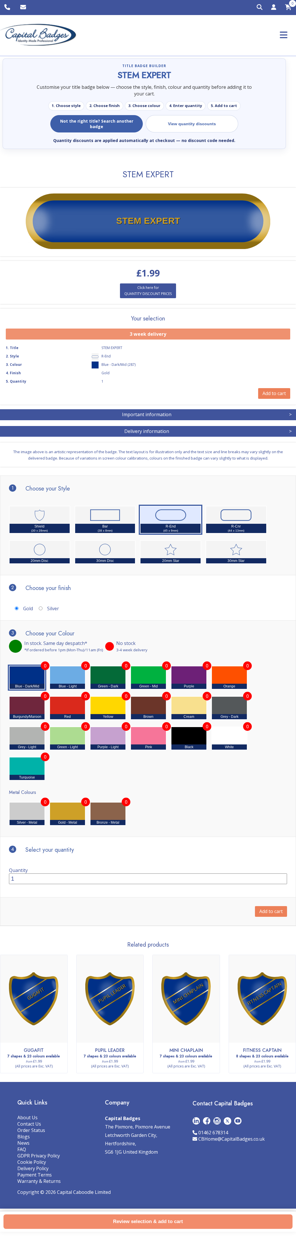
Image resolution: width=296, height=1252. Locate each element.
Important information (207, 414)
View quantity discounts (192, 123)
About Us (27, 1117)
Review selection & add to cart (148, 1221)
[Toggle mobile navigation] (283, 35)
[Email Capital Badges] (24, 7)
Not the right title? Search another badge (96, 123)
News (23, 1143)
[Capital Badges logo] (38, 35)
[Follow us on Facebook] (206, 1120)
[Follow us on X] (227, 1120)
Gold (28, 608)
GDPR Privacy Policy (38, 1156)
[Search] (259, 7)
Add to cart (271, 911)
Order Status (31, 1130)
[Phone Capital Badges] (8, 7)
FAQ (21, 1149)
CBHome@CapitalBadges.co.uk (231, 1139)
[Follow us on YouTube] (238, 1120)
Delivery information (208, 431)
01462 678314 (213, 1132)
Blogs (23, 1136)
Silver (53, 608)
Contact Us (29, 1124)
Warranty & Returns (39, 1181)
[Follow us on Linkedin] (196, 1120)
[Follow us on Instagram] (217, 1120)
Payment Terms (34, 1175)
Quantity (18, 870)
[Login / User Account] (274, 8)
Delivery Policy (33, 1168)
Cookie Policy (31, 1162)
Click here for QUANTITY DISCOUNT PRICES (148, 290)
